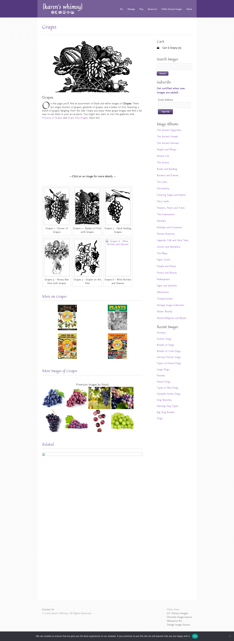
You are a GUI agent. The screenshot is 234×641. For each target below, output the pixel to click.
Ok (195, 636)
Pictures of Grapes (52, 117)
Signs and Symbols (167, 285)
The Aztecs (163, 162)
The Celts (162, 181)
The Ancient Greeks (167, 136)
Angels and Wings (166, 149)
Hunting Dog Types (167, 406)
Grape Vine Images (78, 117)
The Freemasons (166, 214)
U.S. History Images (177, 613)
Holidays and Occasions (169, 227)
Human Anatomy (166, 233)
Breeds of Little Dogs (169, 351)
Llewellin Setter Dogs (169, 393)
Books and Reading (167, 169)
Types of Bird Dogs (167, 387)
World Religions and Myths (171, 318)
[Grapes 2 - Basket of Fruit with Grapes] (87, 206)
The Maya (162, 253)
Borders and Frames (167, 175)
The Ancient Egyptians (169, 130)
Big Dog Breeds (165, 412)
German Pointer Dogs (169, 357)
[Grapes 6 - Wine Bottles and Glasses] (118, 257)
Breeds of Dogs (165, 344)
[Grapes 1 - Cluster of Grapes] (56, 206)
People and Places (166, 266)
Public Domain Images (172, 9)
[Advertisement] (92, 145)
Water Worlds (164, 311)
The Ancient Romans (168, 143)
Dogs (160, 418)
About (189, 9)
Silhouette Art (174, 620)
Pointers (161, 332)
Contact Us (48, 609)
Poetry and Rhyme (167, 272)
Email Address (165, 99)
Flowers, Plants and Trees (171, 207)
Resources (152, 9)
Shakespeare (163, 279)
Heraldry (161, 220)
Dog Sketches (164, 399)
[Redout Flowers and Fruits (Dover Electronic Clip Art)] (67, 317)
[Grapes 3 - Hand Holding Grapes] (118, 206)
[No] (230, 636)
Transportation (165, 298)
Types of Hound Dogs (169, 363)
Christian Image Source (179, 617)
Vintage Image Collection (170, 305)
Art (121, 9)
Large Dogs (163, 369)
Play (141, 9)
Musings (131, 9)
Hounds (161, 375)
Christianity (163, 188)
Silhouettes (163, 292)
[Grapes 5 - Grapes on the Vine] (87, 257)
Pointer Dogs (164, 338)
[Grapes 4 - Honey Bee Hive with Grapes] (56, 257)
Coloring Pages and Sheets (171, 194)
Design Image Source (178, 624)
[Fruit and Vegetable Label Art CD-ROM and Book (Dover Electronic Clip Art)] (117, 346)
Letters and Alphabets (168, 246)
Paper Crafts (163, 259)
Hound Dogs (163, 381)
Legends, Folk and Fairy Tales (172, 240)
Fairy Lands (163, 201)
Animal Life (163, 155)
